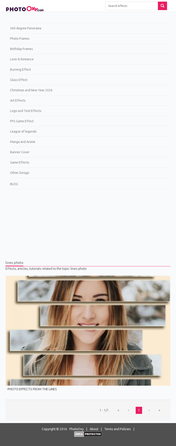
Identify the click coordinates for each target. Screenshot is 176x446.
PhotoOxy (76, 429)
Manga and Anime (22, 142)
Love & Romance (22, 59)
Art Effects (18, 100)
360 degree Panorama (25, 28)
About (94, 429)
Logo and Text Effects (25, 111)
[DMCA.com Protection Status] (88, 434)
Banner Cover (20, 152)
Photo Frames (20, 38)
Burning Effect (20, 69)
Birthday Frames (21, 49)
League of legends (23, 131)
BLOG (14, 184)
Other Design (19, 173)
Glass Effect (19, 80)
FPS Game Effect (22, 121)
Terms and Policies (117, 429)
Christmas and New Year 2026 (31, 90)
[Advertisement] (88, 226)
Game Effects (19, 162)
